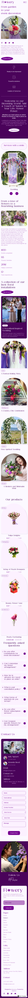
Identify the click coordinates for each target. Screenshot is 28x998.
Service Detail (7, 932)
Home (5, 915)
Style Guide (6, 948)
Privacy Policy (7, 939)
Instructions (6, 950)
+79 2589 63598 (8, 776)
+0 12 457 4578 (7, 981)
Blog (4, 937)
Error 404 (6, 960)
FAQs (4, 941)
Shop (4, 920)
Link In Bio (6, 957)
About (5, 922)
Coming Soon (7, 965)
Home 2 (5, 918)
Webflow (14, 990)
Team (4, 927)
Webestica (14, 989)
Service (5, 930)
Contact (5, 925)
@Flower (13, 880)
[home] (7, 2)
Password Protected (9, 962)
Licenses (5, 953)
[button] (25, 2)
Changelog (6, 955)
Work (4, 934)
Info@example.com (9, 770)
